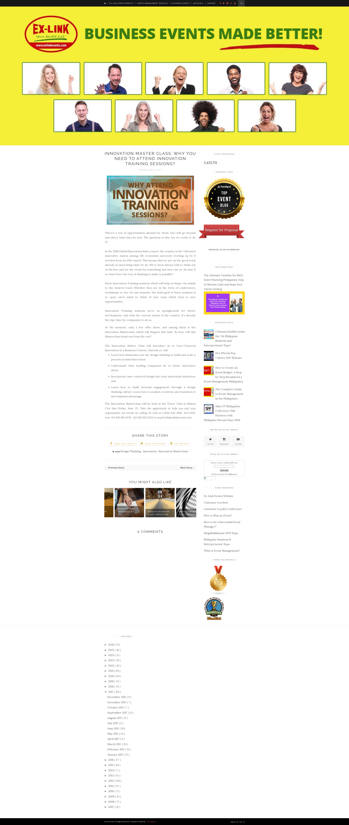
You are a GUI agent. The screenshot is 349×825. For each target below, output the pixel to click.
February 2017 (116, 749)
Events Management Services (152, 3)
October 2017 (115, 707)
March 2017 (114, 744)
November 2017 (117, 702)
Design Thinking (131, 451)
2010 (111, 791)
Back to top (237, 822)
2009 (111, 796)
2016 (111, 759)
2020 (111, 676)
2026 (111, 644)
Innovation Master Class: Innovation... (149, 513)
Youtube (238, 444)
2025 (111, 650)
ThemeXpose (151, 822)
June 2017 (113, 728)
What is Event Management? (222, 550)
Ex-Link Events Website (121, 3)
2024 (111, 655)
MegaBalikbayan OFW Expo (221, 533)
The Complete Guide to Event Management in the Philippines (229, 394)
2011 (111, 786)
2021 (111, 670)
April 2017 (113, 738)
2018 (111, 686)
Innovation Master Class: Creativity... (179, 513)
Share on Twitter (155, 444)
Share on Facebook (124, 444)
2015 (111, 765)
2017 (111, 691)
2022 (111, 665)
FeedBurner (231, 474)
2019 (111, 681)
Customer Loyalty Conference (223, 509)
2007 (111, 807)
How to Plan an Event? (218, 515)
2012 (111, 780)
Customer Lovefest (216, 502)
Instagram (224, 444)
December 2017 (117, 697)
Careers (211, 3)
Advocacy (198, 3)
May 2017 (113, 733)
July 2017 (113, 723)
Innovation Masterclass (173, 451)
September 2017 (117, 712)
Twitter (210, 444)
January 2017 (115, 754)
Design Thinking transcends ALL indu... (117, 512)
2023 (111, 660)
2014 (111, 770)
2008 (111, 801)
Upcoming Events (180, 3)
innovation (150, 451)
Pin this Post (181, 444)
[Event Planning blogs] (218, 594)
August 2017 (115, 718)
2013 (111, 775)
